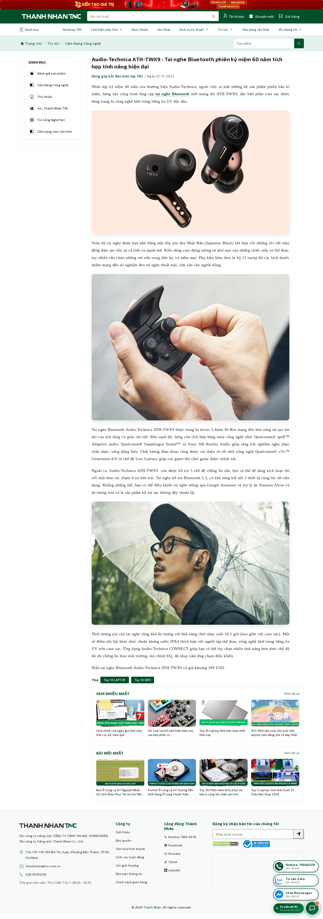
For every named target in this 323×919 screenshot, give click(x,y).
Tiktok (172, 862)
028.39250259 (36, 874)
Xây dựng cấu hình (256, 29)
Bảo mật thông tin (129, 874)
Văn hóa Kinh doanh (130, 849)
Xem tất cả (291, 693)
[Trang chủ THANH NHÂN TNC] (51, 16)
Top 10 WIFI (142, 680)
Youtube (173, 853)
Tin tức (223, 29)
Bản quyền (123, 840)
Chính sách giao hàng (131, 882)
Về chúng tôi (288, 29)
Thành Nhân (152, 907)
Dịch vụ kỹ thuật (192, 29)
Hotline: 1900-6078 (181, 837)
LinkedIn (173, 870)
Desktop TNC (72, 29)
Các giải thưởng (127, 865)
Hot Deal (164, 29)
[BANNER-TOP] (161, 4)
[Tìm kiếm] (299, 43)
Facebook (174, 845)
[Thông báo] (256, 844)
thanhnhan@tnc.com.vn (43, 866)
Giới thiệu (123, 832)
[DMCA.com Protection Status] (225, 844)
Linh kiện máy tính (104, 29)
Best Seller (140, 29)
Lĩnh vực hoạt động (130, 857)
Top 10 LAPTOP (114, 680)
